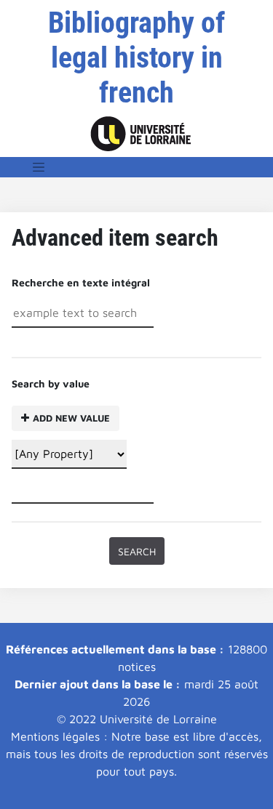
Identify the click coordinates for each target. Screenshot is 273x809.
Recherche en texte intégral (81, 282)
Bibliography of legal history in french (136, 58)
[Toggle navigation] (39, 167)
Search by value (61, 400)
